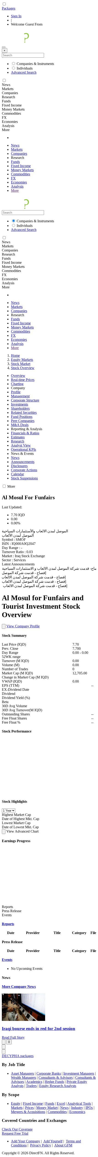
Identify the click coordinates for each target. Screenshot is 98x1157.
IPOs (89, 1108)
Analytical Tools (79, 1103)
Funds (15, 162)
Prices (29, 1108)
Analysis (17, 186)
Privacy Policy (40, 1145)
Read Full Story (13, 1037)
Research (17, 441)
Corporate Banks (48, 1073)
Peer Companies (22, 421)
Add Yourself (52, 1141)
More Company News (19, 987)
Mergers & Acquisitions (28, 1112)
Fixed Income (21, 166)
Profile (16, 392)
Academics (34, 1082)
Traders (31, 1086)
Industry (77, 1108)
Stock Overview (22, 368)
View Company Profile (23, 626)
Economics (77, 1112)
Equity (16, 1103)
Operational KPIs (23, 449)
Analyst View (21, 445)
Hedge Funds (54, 1082)
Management (20, 396)
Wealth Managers (23, 1077)
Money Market (47, 1108)
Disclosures (19, 466)
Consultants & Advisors (56, 1077)
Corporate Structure (25, 400)
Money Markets (22, 170)
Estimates (18, 437)
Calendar (17, 474)
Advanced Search (23, 72)
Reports (8, 924)
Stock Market (20, 364)
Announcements (22, 462)
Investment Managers (78, 1073)
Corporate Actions (24, 470)
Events (7, 960)
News (15, 145)
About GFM (63, 1145)
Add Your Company (25, 1141)
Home (15, 355)
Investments (19, 404)
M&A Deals (19, 425)
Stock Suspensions (24, 478)
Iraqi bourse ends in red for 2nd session (38, 1028)
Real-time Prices (22, 380)
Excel (61, 1103)
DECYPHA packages (18, 1056)
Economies (19, 182)
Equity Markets (22, 360)
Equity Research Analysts (57, 1086)
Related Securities (24, 412)
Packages (8, 8)
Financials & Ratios (25, 433)
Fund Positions (21, 417)
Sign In (16, 16)
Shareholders (20, 408)
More (15, 190)
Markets (17, 149)
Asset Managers (22, 1073)
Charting (17, 384)
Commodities (20, 174)
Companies (19, 153)
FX (13, 178)
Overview (18, 376)
